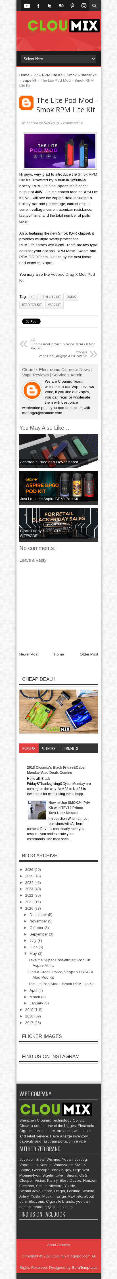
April (34, 990)
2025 (29, 876)
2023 (29, 889)
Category (29, 758)
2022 (29, 895)
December (39, 915)
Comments (70, 748)
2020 (29, 908)
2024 (29, 882)
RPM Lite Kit (51, 296)
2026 (29, 869)
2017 (29, 1023)
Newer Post (28, 654)
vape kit (54, 304)
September (39, 934)
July (33, 940)
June (34, 947)
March (35, 997)
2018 (29, 1016)
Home (59, 654)
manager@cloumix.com (53, 1207)
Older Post (89, 654)
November (39, 921)
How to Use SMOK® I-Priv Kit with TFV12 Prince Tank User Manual (69, 808)
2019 (29, 1010)
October (37, 928)
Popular (28, 748)
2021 (29, 902)
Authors (48, 748)
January (37, 1003)
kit (32, 296)
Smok (71, 296)
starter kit (32, 304)
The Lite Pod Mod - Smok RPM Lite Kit (66, 105)
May (34, 953)
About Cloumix (58, 1245)
